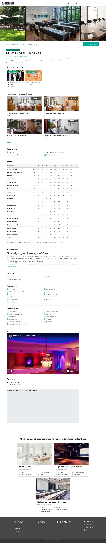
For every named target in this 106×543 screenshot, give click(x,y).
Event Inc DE (89, 524)
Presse (18, 531)
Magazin (41, 526)
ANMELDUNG (100, 3)
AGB (52, 539)
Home (9, 44)
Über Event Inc (17, 526)
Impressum (47, 539)
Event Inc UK (89, 530)
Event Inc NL (89, 527)
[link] (24, 106)
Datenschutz (58, 539)
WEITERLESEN (12, 266)
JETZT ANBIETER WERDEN (85, 3)
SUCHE (72, 3)
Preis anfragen (91, 44)
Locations (15, 44)
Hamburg (22, 44)
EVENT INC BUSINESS (60, 3)
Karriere (17, 528)
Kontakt (17, 534)
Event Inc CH (89, 521)
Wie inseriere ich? (65, 526)
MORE (10, 142)
